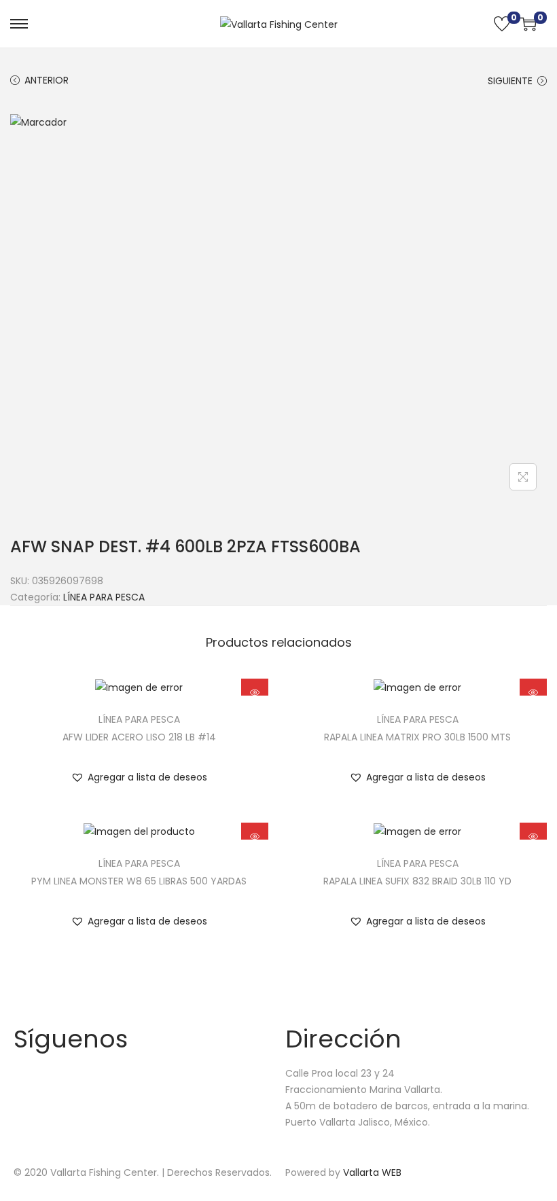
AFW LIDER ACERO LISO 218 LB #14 (139, 737)
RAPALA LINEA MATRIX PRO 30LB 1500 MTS (417, 737)
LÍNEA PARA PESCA (104, 597)
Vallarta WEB (372, 1172)
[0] (502, 24)
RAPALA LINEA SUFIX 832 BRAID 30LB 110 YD (417, 881)
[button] (139, 777)
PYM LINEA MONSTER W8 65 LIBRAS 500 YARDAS (139, 881)
